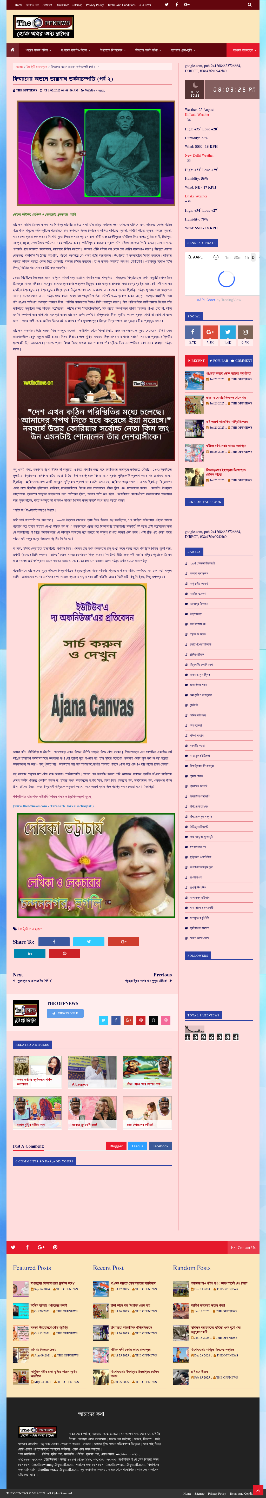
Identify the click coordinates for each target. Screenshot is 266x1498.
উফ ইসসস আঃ (198, 624)
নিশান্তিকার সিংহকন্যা (202, 765)
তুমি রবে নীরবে (199, 1371)
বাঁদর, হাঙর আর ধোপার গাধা (144, 1084)
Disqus (137, 1146)
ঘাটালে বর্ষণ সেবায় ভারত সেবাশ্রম (226, 446)
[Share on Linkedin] (29, 953)
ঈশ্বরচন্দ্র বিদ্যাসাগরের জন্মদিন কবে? (53, 1283)
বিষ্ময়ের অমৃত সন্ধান (201, 816)
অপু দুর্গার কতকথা (199, 583)
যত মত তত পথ (198, 846)
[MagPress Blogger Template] (43, 26)
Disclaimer (62, 5)
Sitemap (77, 5)
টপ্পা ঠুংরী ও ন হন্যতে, (95, 90)
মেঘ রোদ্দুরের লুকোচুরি (201, 836)
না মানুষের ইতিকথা (200, 755)
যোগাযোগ (47, 5)
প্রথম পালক (196, 776)
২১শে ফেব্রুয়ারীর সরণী (202, 563)
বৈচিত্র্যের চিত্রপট (199, 826)
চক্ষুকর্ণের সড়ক (197, 634)
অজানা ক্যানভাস (199, 573)
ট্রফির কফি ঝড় (198, 715)
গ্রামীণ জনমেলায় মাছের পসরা (208, 1305)
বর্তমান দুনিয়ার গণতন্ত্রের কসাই (49, 1305)
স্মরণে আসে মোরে (199, 938)
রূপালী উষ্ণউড (198, 887)
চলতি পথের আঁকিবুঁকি (200, 644)
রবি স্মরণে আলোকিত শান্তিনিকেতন (227, 422)
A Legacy (80, 1084)
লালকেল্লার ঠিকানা (200, 897)
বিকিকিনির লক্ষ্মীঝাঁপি (200, 796)
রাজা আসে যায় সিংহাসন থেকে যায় (226, 397)
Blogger (116, 1146)
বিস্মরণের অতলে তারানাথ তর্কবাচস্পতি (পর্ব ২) (63, 78)
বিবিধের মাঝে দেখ (199, 806)
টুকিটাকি (194, 705)
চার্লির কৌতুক (197, 654)
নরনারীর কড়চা (197, 745)
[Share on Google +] (123, 941)
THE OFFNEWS (17, 1493)
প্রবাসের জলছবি (198, 786)
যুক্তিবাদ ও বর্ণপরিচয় (200, 857)
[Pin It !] (64, 953)
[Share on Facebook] (54, 941)
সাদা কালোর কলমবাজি (202, 907)
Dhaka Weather (196, 196)
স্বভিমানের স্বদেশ (199, 928)
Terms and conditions (122, 5)
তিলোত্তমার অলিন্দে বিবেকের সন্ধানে (212, 1349)
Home (18, 5)
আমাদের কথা (32, 5)
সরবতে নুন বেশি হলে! (84, 1125)
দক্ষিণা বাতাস (197, 735)
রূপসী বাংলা (196, 877)
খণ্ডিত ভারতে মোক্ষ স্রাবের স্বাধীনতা (228, 373)
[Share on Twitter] (88, 941)
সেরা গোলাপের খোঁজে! (140, 1125)
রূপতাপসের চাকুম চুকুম (201, 867)
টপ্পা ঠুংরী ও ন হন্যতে (37, 66)
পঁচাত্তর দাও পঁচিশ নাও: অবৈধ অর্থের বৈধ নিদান (219, 1283)
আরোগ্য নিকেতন (199, 603)
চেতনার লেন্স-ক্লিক (200, 674)
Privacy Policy (95, 5)
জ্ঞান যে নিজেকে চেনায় (43, 1349)
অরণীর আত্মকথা (198, 593)
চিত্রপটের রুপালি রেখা (201, 664)
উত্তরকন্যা (196, 613)
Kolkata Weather (197, 114)
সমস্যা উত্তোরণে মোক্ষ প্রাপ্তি (49, 1327)
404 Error (145, 5)
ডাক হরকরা (196, 725)
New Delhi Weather (199, 155)
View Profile (67, 1013)
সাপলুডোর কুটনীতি (199, 917)
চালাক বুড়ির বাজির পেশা (31, 1125)
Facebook (160, 1146)
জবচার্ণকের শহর (198, 684)
